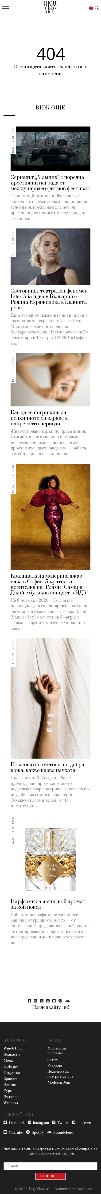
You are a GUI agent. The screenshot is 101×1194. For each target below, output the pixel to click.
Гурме (9, 1091)
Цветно (10, 1085)
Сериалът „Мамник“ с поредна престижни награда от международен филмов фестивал (50, 183)
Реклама (54, 1065)
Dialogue (11, 1066)
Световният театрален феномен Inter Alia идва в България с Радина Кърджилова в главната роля (49, 299)
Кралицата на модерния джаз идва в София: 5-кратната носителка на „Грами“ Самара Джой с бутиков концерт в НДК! (49, 584)
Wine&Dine (13, 1048)
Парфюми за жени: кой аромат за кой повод (48, 904)
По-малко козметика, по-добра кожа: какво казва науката (47, 768)
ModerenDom (58, 1082)
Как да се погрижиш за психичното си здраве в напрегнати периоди (39, 418)
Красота (11, 1079)
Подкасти (12, 1054)
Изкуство (12, 1073)
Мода (8, 1060)
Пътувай (11, 1097)
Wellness (11, 1103)
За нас (52, 1059)
